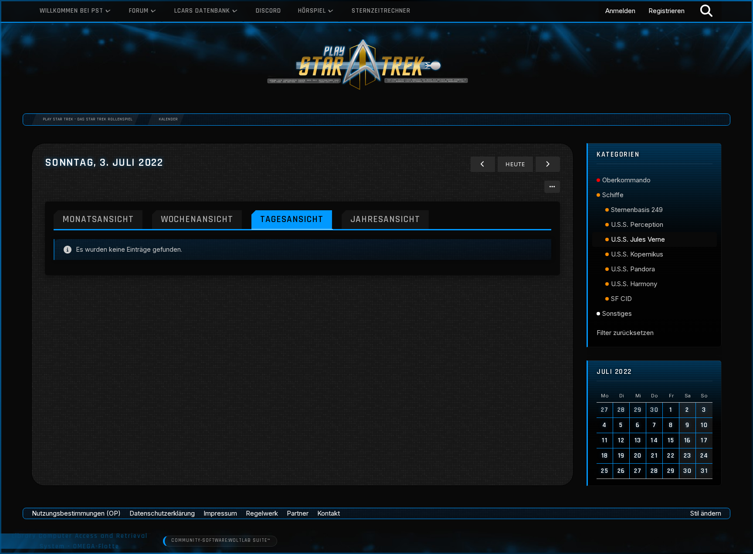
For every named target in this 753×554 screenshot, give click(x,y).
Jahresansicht (385, 219)
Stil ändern (705, 513)
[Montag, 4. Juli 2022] (548, 164)
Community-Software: (220, 540)
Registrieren (666, 11)
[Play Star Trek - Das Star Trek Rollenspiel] (376, 65)
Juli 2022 (614, 371)
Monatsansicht (98, 219)
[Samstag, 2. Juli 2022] (483, 164)
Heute (515, 164)
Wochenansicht (197, 219)
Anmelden (620, 11)
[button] (552, 187)
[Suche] (706, 11)
